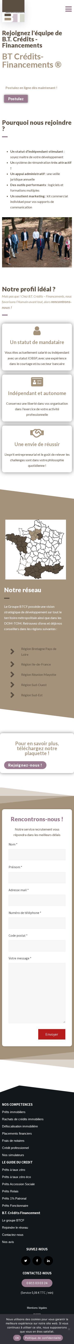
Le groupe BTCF (13, 1220)
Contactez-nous (12, 1234)
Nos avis (8, 1242)
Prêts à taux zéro (13, 1169)
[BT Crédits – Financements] (13, 11)
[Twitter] (25, 1260)
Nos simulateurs (13, 1155)
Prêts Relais (10, 1191)
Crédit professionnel (15, 1148)
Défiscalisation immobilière (20, 1126)
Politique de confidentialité (43, 1337)
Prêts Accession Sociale (18, 1184)
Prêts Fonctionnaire (15, 1205)
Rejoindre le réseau (15, 1227)
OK (17, 1337)
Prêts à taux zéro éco (16, 1177)
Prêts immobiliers (13, 1112)
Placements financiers (17, 1133)
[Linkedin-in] (48, 1260)
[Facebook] (37, 1260)
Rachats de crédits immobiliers (23, 1119)
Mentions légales (37, 1307)
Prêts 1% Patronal (14, 1198)
